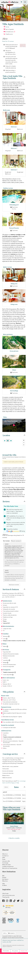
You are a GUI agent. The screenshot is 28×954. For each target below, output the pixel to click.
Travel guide (5, 897)
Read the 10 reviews (8, 41)
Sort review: (6, 541)
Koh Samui (5, 879)
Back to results (14, 838)
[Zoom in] (24, 440)
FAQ (3, 857)
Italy (3, 883)
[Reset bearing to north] (24, 445)
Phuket (4, 877)
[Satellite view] (4, 440)
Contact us (5, 856)
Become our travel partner (9, 868)
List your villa (6, 861)
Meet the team (6, 865)
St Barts (4, 885)
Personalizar (6, 951)
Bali (3, 876)
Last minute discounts (8, 895)
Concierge (5, 863)
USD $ (5, 787)
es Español (12, 933)
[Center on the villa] (11, 440)
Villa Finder (5, 893)
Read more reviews (14, 584)
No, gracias (15, 951)
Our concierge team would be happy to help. (14, 782)
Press (3, 859)
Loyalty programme (7, 866)
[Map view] (7, 440)
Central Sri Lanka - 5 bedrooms (14, 828)
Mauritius (5, 881)
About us (4, 854)
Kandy (7, 27)
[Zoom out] (24, 442)
